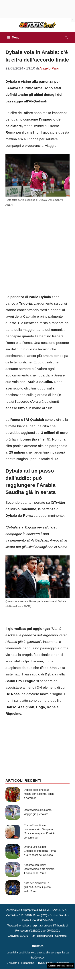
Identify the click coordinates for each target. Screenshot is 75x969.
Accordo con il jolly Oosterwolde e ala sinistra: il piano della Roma (39, 869)
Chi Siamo (13, 962)
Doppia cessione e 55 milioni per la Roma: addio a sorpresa (39, 793)
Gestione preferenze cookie (60, 966)
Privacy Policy (45, 962)
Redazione (27, 962)
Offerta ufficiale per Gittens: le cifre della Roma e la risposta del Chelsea (40, 850)
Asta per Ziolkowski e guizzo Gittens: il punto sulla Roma (37, 887)
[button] (66, 37)
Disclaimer (62, 962)
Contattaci (61, 935)
